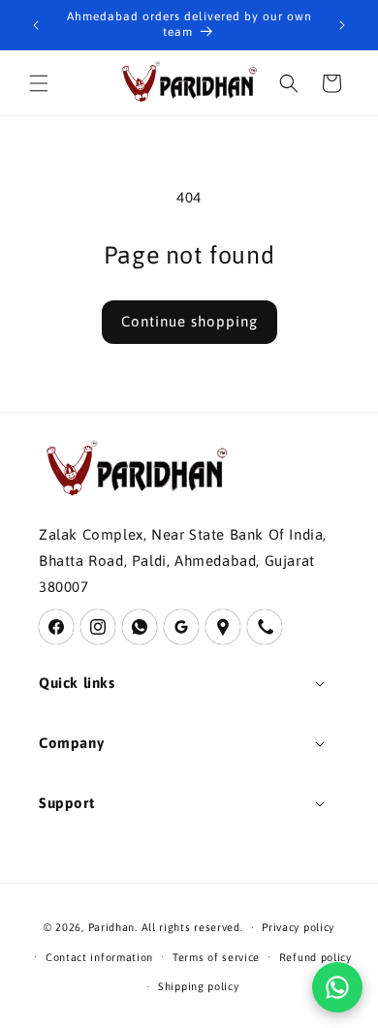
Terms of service (216, 957)
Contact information (99, 957)
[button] (38, 83)
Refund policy (315, 957)
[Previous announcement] (36, 25)
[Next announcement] (342, 25)
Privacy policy (298, 927)
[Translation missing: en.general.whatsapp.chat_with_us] (337, 987)
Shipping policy (198, 986)
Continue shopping (189, 321)
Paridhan (112, 927)
